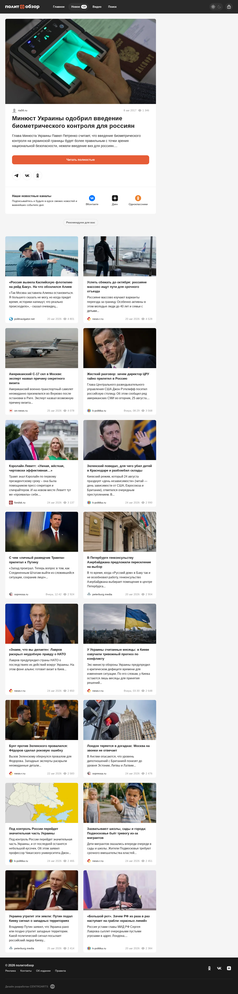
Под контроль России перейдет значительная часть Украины (33, 831)
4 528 (148, 318)
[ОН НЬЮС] (11, 410)
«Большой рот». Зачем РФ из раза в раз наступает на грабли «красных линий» (118, 918)
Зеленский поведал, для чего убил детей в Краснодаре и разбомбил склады (119, 468)
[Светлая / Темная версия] (216, 7)
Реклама (10, 970)
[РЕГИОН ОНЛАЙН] (89, 318)
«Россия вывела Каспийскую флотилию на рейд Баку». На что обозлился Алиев (40, 284)
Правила (60, 970)
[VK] (219, 968)
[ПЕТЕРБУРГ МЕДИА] (89, 594)
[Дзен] (229, 968)
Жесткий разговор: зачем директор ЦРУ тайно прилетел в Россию (118, 376)
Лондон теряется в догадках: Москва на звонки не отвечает (118, 748)
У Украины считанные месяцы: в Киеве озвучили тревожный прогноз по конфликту (118, 654)
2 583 (71, 773)
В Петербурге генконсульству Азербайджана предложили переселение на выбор (119, 562)
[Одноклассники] (209, 968)
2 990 (148, 502)
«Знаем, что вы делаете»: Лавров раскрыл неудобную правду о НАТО (37, 652)
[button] (16, 175)
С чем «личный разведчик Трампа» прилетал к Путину (36, 560)
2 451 (148, 860)
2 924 (71, 594)
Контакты (26, 970)
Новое (78, 6)
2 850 (71, 690)
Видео (97, 6)
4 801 (71, 318)
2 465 (71, 860)
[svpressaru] (11, 594)
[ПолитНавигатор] (11, 318)
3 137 (71, 502)
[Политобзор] (22, 7)
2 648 (148, 690)
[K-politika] (89, 410)
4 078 (71, 410)
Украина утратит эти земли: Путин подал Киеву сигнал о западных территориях (41, 918)
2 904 (148, 594)
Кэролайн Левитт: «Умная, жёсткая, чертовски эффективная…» (36, 468)
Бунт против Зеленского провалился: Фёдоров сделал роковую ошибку (38, 748)
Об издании (43, 970)
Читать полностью (80, 159)
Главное (59, 6)
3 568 (148, 410)
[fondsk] (11, 502)
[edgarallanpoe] (14, 110)
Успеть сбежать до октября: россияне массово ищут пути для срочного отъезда (117, 286)
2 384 (148, 948)
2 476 (148, 773)
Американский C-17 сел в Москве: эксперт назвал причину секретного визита (37, 378)
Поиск (112, 6)
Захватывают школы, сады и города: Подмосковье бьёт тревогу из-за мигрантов (116, 833)
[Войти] (229, 7)
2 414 (71, 948)
